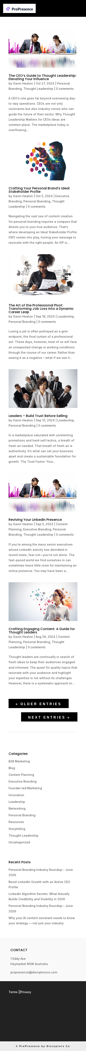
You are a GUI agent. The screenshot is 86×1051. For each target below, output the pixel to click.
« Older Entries (39, 704)
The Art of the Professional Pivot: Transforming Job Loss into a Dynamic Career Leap (41, 308)
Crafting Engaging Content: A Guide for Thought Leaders (42, 630)
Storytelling (17, 829)
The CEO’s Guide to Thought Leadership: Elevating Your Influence (42, 77)
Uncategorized (19, 842)
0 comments (65, 88)
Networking (17, 808)
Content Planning (21, 774)
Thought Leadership (38, 88)
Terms (13, 992)
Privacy (25, 992)
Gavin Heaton (23, 83)
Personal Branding (36, 201)
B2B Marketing (19, 761)
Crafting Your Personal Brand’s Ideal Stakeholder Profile (39, 190)
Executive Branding (37, 529)
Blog (12, 768)
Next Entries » (49, 717)
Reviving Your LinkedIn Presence (35, 519)
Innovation (16, 795)
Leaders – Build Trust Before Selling (38, 415)
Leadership (65, 316)
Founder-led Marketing (25, 788)
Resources (16, 822)
